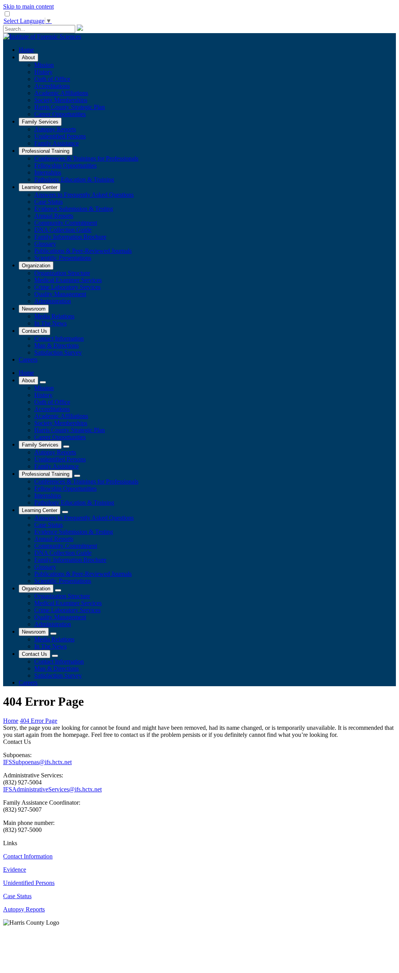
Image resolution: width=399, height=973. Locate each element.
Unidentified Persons (60, 136)
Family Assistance (56, 143)
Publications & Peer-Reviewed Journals (83, 250)
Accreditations (52, 86)
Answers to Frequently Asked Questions (84, 194)
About (28, 57)
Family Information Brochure (70, 236)
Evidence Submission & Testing (73, 208)
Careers (28, 359)
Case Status (48, 201)
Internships (47, 172)
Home (26, 49)
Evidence (14, 869)
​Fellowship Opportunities (65, 165)
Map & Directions (56, 345)
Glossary (45, 243)
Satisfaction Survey (58, 352)
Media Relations (54, 316)
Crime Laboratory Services (67, 287)
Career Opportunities (60, 114)
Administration (52, 301)
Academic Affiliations (61, 93)
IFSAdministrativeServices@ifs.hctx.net (52, 789)
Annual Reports (53, 215)
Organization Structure (62, 273)
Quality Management (60, 294)
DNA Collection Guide (63, 229)
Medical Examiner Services (68, 280)
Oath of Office (52, 79)
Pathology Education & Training (74, 179)
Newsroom (34, 309)
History (43, 72)
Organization (36, 265)
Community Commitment (65, 222)
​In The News (50, 323)
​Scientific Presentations (62, 257)
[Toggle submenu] (43, 382)
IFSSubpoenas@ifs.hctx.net (37, 762)
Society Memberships (60, 100)
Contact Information (59, 338)
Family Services (40, 122)
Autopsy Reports (55, 129)
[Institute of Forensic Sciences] (42, 36)
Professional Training (45, 151)
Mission (44, 65)
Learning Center (39, 187)
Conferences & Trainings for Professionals (86, 158)
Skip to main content (28, 6)
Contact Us (34, 331)
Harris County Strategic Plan (69, 107)
